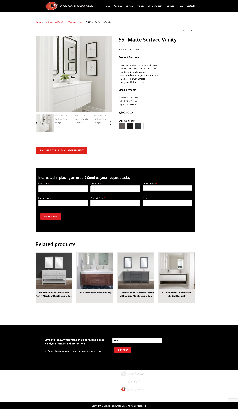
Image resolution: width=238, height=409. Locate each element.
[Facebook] (165, 381)
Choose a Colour (126, 120)
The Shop (48, 22)
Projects (140, 6)
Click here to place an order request (61, 150)
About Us (118, 6)
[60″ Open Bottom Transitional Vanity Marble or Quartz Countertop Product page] (54, 271)
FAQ (181, 6)
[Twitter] (172, 381)
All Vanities (60, 22)
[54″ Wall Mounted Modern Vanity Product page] (95, 271)
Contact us (192, 6)
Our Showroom (155, 6)
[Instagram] (179, 381)
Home (107, 6)
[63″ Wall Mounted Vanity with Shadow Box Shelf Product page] (177, 271)
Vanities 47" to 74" (76, 22)
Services (129, 6)
